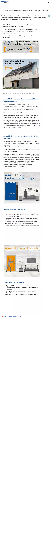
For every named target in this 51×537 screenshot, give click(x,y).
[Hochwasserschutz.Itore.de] (5, 2)
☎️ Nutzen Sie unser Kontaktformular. (11, 316)
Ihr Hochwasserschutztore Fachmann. (22, 93)
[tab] (4, 93)
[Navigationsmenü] (48, 2)
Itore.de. (5, 93)
